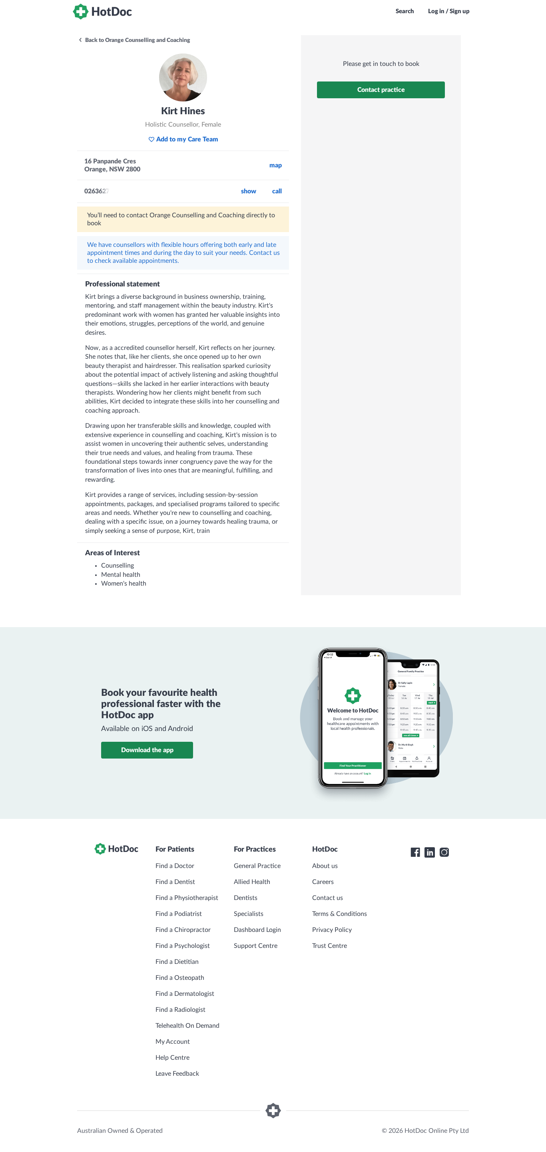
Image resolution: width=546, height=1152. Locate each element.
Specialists (248, 914)
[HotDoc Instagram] (444, 852)
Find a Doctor (174, 866)
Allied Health (252, 882)
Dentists (245, 898)
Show (248, 191)
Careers (323, 882)
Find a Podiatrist (178, 914)
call (277, 191)
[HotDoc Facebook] (415, 852)
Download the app (147, 750)
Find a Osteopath (179, 978)
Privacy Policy (332, 930)
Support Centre (255, 946)
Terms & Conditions (339, 914)
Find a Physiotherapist (186, 898)
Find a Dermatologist (184, 994)
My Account (172, 1042)
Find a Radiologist (180, 1010)
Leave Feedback (177, 1074)
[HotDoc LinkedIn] (429, 852)
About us (325, 866)
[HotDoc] (102, 11)
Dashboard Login (257, 930)
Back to (137, 40)
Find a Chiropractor (183, 930)
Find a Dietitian (177, 962)
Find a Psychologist (182, 946)
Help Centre (172, 1058)
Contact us (327, 898)
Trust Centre (329, 946)
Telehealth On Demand (187, 1026)
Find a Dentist (175, 882)
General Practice (257, 866)
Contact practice (381, 90)
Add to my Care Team (187, 139)
